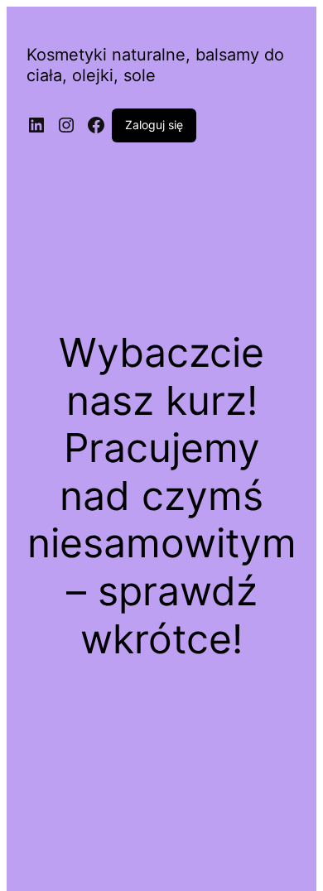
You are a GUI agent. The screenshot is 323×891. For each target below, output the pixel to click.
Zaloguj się (154, 125)
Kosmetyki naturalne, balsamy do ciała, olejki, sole (155, 65)
